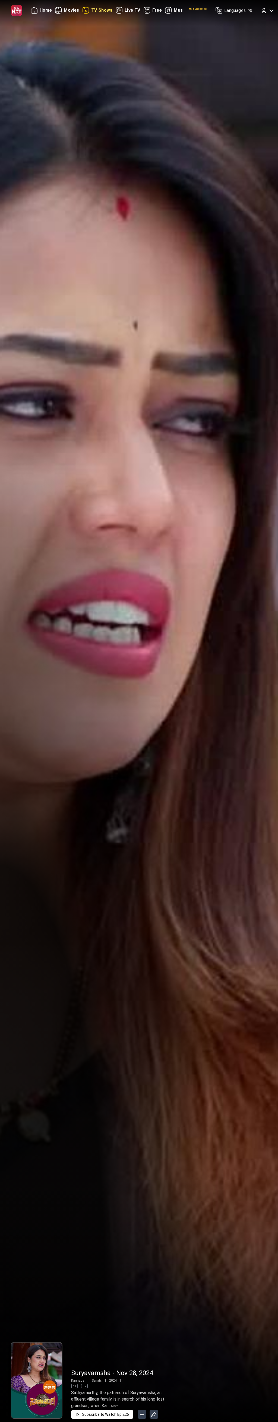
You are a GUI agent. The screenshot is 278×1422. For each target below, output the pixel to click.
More (114, 1406)
